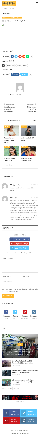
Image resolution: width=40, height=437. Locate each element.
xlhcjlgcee (13, 185)
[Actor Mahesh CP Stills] (28, 130)
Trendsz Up (25, 434)
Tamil (20, 344)
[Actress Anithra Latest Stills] (11, 151)
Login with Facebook (21, 239)
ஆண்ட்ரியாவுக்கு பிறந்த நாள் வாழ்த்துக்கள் (9, 109)
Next (35, 35)
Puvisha (25, 65)
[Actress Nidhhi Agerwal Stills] (28, 151)
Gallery (6, 17)
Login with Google (21, 244)
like (11, 197)
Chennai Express (11, 65)
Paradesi (19, 65)
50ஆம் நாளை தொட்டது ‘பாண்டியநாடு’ (31, 109)
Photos (19, 17)
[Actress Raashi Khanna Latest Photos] (11, 130)
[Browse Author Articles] (20, 87)
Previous (4, 35)
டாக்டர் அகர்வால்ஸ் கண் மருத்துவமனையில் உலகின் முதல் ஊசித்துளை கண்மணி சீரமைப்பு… (20, 351)
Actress (13, 17)
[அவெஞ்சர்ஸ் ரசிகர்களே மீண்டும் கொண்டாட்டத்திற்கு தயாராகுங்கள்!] (6, 363)
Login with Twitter (21, 248)
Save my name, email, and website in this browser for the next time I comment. (20, 290)
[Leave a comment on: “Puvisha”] (11, 51)
